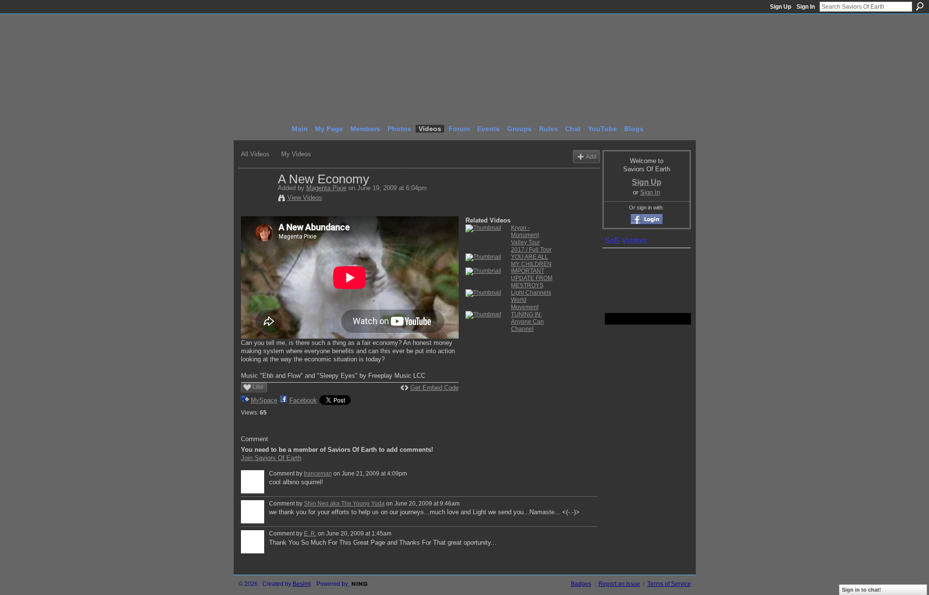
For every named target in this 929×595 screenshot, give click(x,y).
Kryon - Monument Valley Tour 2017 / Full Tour (531, 238)
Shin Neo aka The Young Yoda (344, 503)
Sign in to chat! (861, 590)
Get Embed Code (434, 387)
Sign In (805, 6)
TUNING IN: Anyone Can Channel (527, 321)
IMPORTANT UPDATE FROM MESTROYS (532, 278)
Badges (581, 583)
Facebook (303, 400)
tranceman (318, 473)
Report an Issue (619, 583)
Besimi (302, 583)
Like (258, 387)
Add (591, 156)
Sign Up (780, 6)
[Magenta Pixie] (258, 199)
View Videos (304, 197)
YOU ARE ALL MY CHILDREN (531, 260)
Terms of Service (669, 583)
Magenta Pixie (326, 188)
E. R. (310, 533)
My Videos (296, 154)
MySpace (264, 400)
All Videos (255, 154)
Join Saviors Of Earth (271, 457)
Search (920, 6)
